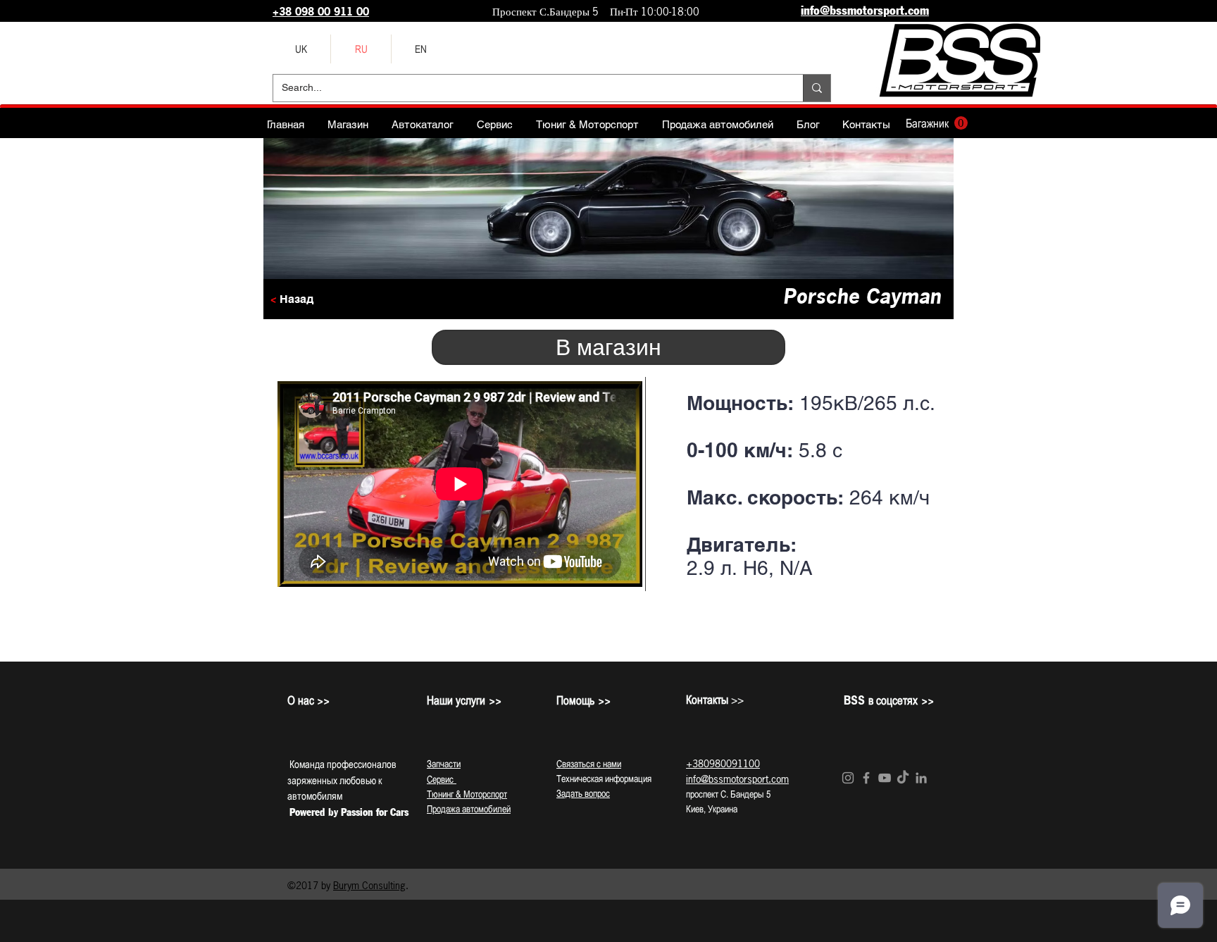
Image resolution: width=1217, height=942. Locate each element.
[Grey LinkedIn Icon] (921, 778)
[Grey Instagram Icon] (848, 778)
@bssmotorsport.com (745, 779)
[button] (937, 123)
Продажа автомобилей (469, 808)
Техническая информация (603, 778)
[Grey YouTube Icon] (884, 778)
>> (715, 700)
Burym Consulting (369, 885)
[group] (608, 641)
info (693, 779)
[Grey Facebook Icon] (866, 778)
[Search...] (816, 88)
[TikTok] (903, 778)
